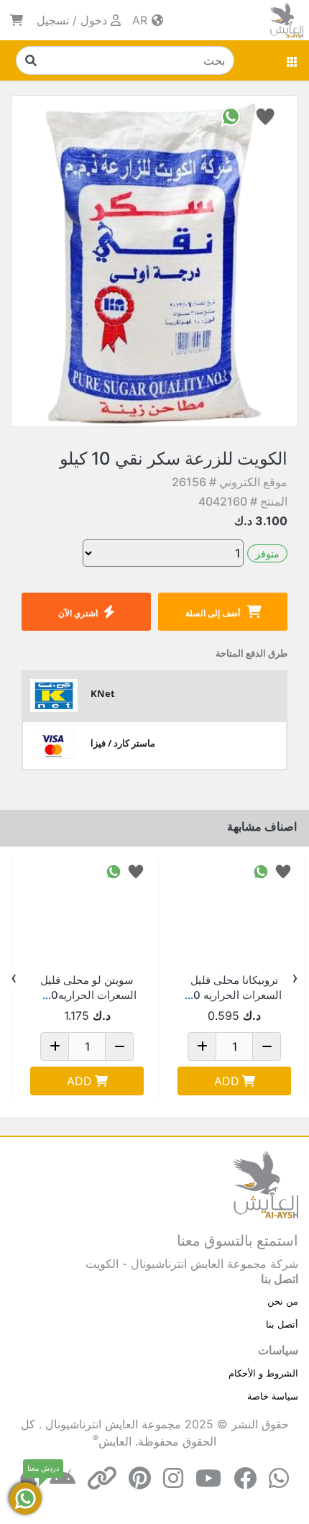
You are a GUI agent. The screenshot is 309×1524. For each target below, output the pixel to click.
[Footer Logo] (266, 1184)
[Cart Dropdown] (16, 20)
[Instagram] (173, 1478)
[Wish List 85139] (283, 870)
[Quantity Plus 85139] (202, 1046)
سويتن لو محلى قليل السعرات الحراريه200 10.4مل (87, 995)
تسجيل (53, 20)
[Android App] (62, 1478)
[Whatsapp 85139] (260, 870)
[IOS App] (28, 1478)
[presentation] (295, 978)
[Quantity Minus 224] (119, 1046)
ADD (226, 1081)
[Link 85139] (234, 915)
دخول (93, 20)
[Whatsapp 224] (113, 870)
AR (141, 20)
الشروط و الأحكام (263, 1373)
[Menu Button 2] (292, 60)
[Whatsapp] (279, 1478)
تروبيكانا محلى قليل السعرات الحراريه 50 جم (234, 995)
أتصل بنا (282, 1324)
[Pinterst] (140, 1478)
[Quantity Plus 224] (54, 1046)
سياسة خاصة (272, 1396)
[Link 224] (87, 915)
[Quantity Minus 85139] (266, 1046)
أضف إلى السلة (212, 613)
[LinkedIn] (102, 1478)
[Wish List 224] (136, 870)
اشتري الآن (78, 613)
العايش (115, 1441)
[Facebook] (245, 1478)
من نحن (282, 1301)
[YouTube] (208, 1478)
